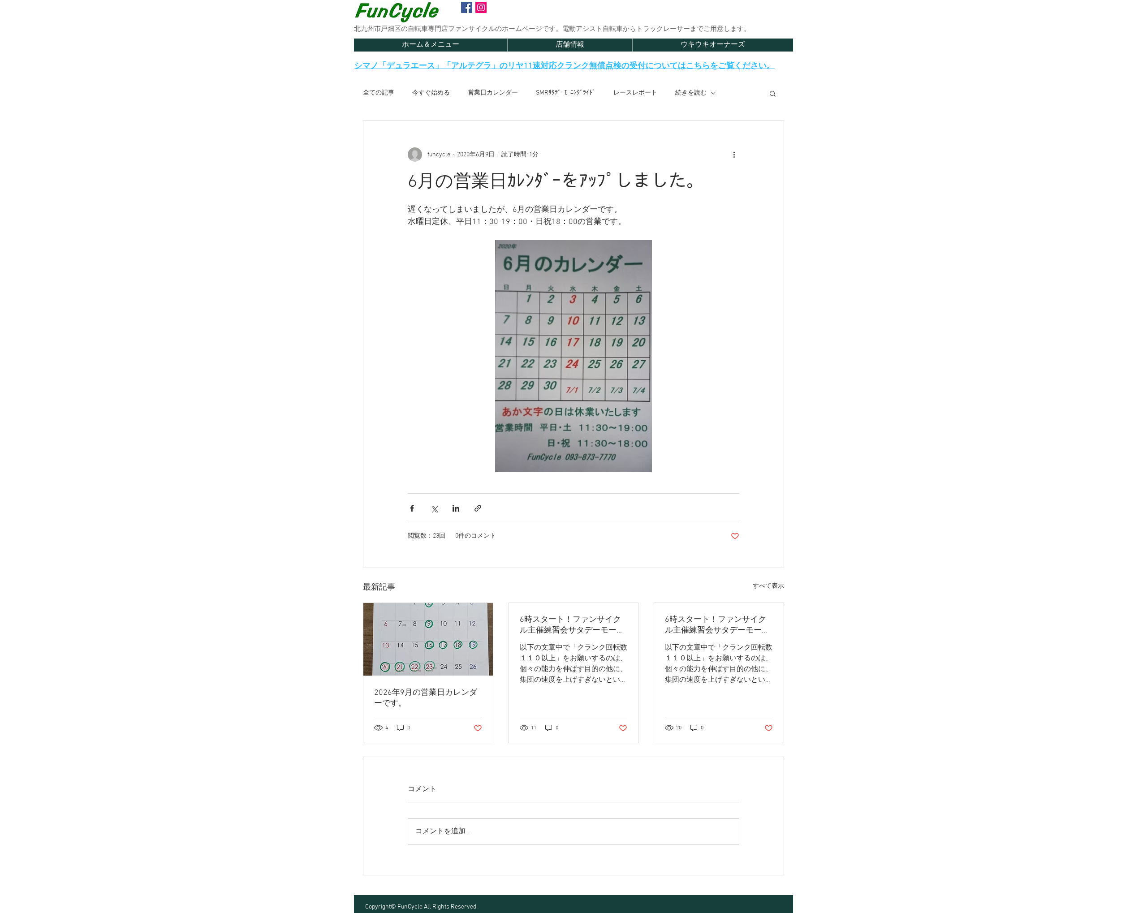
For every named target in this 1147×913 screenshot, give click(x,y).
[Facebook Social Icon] (466, 7)
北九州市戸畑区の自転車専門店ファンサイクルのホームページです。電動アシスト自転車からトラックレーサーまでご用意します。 (552, 29)
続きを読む (691, 93)
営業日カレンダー (493, 93)
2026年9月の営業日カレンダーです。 (425, 698)
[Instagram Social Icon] (481, 7)
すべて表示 (768, 586)
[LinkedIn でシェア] (456, 508)
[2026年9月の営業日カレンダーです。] (428, 639)
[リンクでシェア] (478, 508)
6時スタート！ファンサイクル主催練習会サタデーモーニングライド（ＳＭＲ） (572, 625)
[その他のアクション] (734, 154)
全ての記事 (378, 93)
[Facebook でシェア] (412, 508)
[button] (772, 93)
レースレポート (635, 93)
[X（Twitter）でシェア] (434, 508)
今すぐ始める (431, 93)
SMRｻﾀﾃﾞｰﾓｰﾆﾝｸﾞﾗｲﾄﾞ (565, 93)
